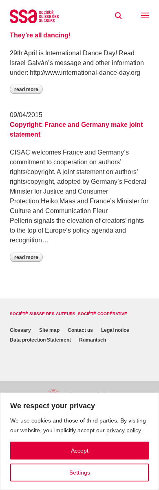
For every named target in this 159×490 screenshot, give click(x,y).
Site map (49, 330)
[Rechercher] (118, 15)
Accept (79, 450)
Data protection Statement (40, 340)
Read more (26, 89)
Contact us (80, 330)
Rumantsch (92, 340)
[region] (79, 441)
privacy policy (123, 430)
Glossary (20, 330)
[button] (145, 16)
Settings (79, 472)
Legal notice (115, 330)
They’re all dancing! (40, 35)
